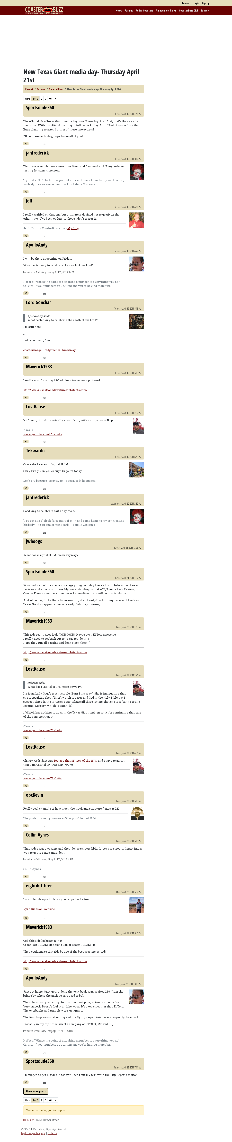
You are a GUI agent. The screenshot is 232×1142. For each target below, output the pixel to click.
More (204, 10)
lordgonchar (52, 350)
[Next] (50, 98)
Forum (185, 3)
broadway (69, 350)
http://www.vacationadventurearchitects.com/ (55, 390)
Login (196, 3)
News (119, 10)
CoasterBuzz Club (189, 10)
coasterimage (32, 350)
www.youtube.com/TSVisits (42, 434)
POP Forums (28, 1120)
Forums (129, 10)
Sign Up (205, 3)
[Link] (44, 143)
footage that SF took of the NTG (75, 760)
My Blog (73, 228)
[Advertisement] (116, 41)
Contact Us (52, 1133)
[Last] (55, 98)
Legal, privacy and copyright (33, 1133)
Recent (29, 89)
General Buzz (56, 89)
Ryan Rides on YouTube (39, 909)
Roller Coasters (144, 10)
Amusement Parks (166, 10)
